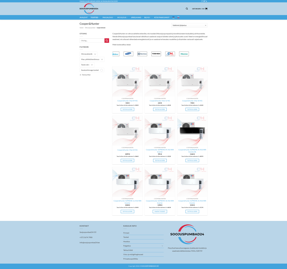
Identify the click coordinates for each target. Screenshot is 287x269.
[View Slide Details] (124, 54)
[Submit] (106, 40)
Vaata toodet (159, 211)
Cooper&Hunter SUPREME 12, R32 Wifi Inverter (127, 202)
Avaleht (84, 17)
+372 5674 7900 (86, 237)
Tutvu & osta (128, 109)
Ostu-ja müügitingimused (133, 254)
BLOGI (147, 17)
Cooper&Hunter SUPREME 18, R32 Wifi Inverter (160, 202)
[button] (199, 8)
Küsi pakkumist (162, 17)
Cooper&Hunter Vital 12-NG (160, 101)
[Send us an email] (204, 1)
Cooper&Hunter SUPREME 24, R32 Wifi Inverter (192, 202)
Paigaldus (108, 17)
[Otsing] (187, 8)
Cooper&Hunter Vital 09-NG (127, 101)
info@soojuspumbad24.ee (90, 242)
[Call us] (206, 1)
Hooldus (121, 17)
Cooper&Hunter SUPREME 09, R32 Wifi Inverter (160, 151)
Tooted (94, 17)
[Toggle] (162, 245)
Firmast (126, 233)
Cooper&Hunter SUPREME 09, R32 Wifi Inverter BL (192, 151)
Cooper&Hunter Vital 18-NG (192, 101)
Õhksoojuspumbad (90, 27)
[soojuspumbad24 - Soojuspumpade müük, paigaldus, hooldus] (89, 8)
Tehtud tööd (128, 250)
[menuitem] (173, 17)
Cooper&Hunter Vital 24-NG (127, 150)
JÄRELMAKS (136, 17)
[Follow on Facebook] (202, 1)
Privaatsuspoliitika (130, 259)
